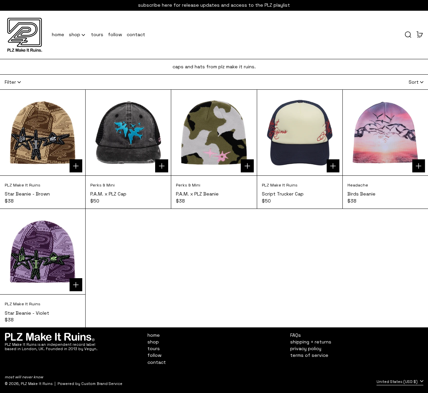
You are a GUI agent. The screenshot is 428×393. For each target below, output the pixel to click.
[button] (408, 35)
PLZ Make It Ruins (22, 185)
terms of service (309, 355)
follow (154, 355)
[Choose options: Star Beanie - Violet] (76, 284)
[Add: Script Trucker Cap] (333, 165)
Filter (10, 82)
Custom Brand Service (101, 383)
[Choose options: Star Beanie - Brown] (76, 165)
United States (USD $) (398, 381)
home (153, 335)
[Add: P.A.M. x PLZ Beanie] (247, 165)
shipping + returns (310, 342)
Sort (414, 82)
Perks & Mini (102, 185)
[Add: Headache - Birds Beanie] (418, 165)
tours (153, 348)
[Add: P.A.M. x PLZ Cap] (161, 165)
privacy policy (305, 348)
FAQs (295, 335)
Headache (357, 185)
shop (153, 342)
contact (156, 362)
